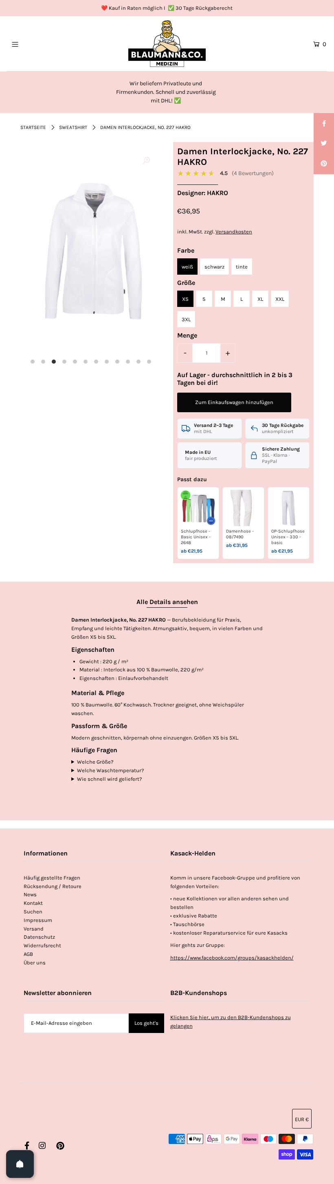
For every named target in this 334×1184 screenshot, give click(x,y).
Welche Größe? (95, 762)
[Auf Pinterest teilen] (324, 164)
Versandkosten (233, 232)
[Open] (20, 1164)
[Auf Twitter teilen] (324, 143)
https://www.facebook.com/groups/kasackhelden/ (232, 958)
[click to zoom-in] (146, 161)
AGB (28, 954)
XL (260, 299)
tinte (242, 267)
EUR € (302, 1119)
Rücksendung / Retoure (52, 886)
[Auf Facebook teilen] (324, 123)
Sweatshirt (73, 127)
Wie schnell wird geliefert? (109, 779)
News (30, 894)
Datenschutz (39, 937)
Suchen (33, 912)
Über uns (35, 963)
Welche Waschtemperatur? (110, 770)
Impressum (38, 920)
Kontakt (33, 903)
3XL (186, 319)
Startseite (33, 127)
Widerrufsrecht (42, 945)
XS (185, 299)
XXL (279, 299)
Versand (34, 929)
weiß (187, 267)
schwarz (214, 267)
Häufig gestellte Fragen (52, 878)
